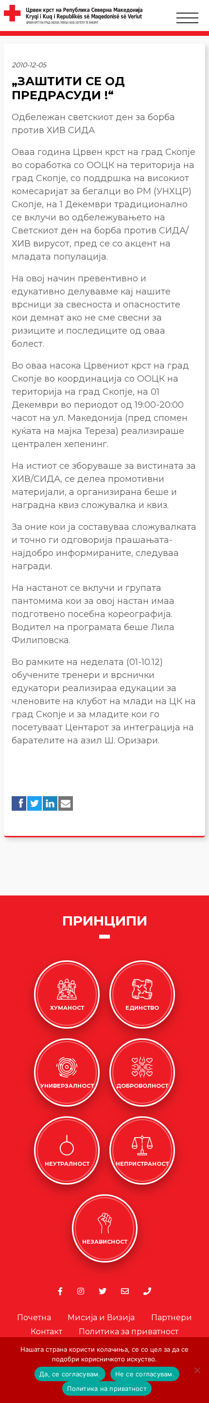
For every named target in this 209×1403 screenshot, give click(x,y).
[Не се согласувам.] (197, 1370)
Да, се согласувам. (70, 1374)
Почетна (34, 1317)
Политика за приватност (128, 1331)
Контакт (46, 1331)
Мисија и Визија (101, 1317)
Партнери (171, 1317)
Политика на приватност (107, 1388)
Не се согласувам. (144, 1374)
